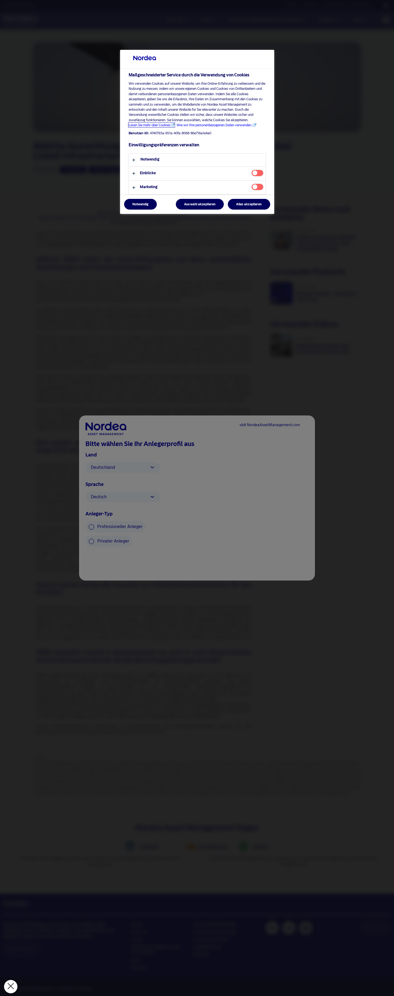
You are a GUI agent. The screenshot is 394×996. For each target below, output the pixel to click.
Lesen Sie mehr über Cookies (149, 125)
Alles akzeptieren (249, 204)
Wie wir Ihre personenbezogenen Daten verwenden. (214, 125)
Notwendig (140, 204)
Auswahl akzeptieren (199, 204)
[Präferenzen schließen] (10, 986)
